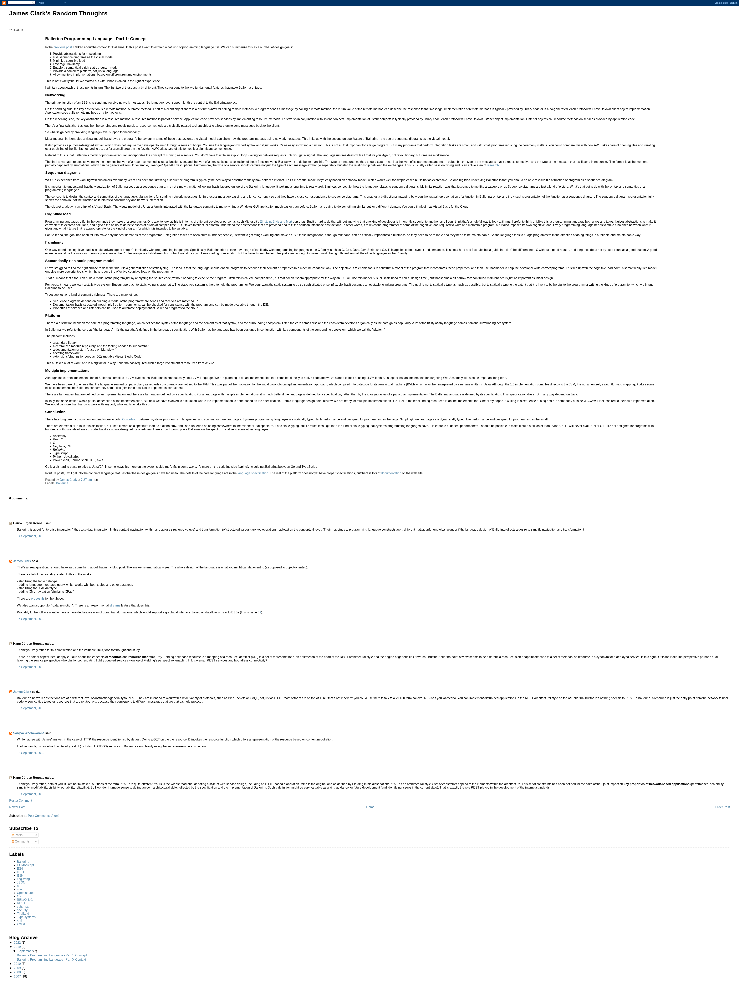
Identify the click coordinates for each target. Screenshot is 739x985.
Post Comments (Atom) (43, 815)
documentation (391, 473)
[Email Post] (95, 479)
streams (115, 605)
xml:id (21, 924)
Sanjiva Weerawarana (28, 733)
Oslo (20, 896)
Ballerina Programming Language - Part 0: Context (51, 959)
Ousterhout (129, 419)
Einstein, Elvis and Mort (276, 221)
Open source (25, 892)
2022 (18, 942)
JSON (21, 882)
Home (370, 807)
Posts (18, 835)
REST (21, 903)
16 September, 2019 (30, 708)
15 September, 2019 (30, 619)
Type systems (26, 917)
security (22, 910)
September (25, 951)
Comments (22, 841)
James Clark (22, 561)
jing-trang (23, 879)
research (493, 165)
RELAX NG (25, 899)
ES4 (20, 868)
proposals (37, 598)
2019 (18, 946)
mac (20, 889)
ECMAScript (25, 865)
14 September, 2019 (30, 536)
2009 (18, 968)
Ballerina (62, 483)
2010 (18, 963)
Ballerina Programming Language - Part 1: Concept (52, 955)
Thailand (23, 913)
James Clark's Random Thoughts (58, 13)
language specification (252, 473)
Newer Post (17, 807)
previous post (63, 47)
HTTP (21, 872)
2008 (18, 972)
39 (259, 612)
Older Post (722, 807)
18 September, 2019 (30, 753)
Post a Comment (20, 800)
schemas (23, 906)
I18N (20, 875)
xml (19, 920)
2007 (18, 976)
